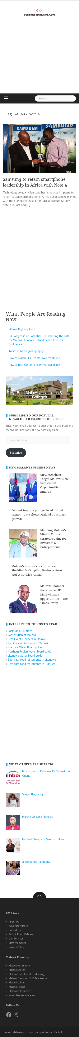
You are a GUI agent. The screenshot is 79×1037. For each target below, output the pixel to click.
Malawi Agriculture (19, 965)
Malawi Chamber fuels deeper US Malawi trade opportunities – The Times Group (54, 594)
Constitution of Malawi (22, 635)
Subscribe (16, 452)
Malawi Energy (17, 969)
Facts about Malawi (20, 631)
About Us (14, 921)
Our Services (16, 938)
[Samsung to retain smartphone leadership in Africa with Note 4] (39, 148)
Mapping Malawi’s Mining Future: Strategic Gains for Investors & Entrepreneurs (53, 538)
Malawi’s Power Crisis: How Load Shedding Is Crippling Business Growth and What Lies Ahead (39, 570)
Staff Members (17, 942)
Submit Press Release (21, 934)
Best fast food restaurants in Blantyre (31, 664)
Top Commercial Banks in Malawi (28, 643)
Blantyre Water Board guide (25, 647)
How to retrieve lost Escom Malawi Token (34, 365)
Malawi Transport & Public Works (28, 978)
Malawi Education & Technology (27, 974)
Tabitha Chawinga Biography (26, 351)
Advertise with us (18, 926)
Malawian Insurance (20, 991)
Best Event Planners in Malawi (26, 639)
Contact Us (15, 930)
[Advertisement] (39, 61)
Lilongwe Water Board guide (25, 655)
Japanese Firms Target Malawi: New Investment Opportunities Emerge (54, 483)
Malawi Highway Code (22, 329)
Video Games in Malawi (22, 995)
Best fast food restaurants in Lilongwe (32, 659)
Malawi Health (17, 986)
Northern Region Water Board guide (29, 651)
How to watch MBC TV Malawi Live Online (34, 358)
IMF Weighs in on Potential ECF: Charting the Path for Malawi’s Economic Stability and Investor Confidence (39, 340)
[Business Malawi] (39, 11)
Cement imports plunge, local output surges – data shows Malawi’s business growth (39, 515)
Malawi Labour (17, 982)
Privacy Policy (16, 947)
